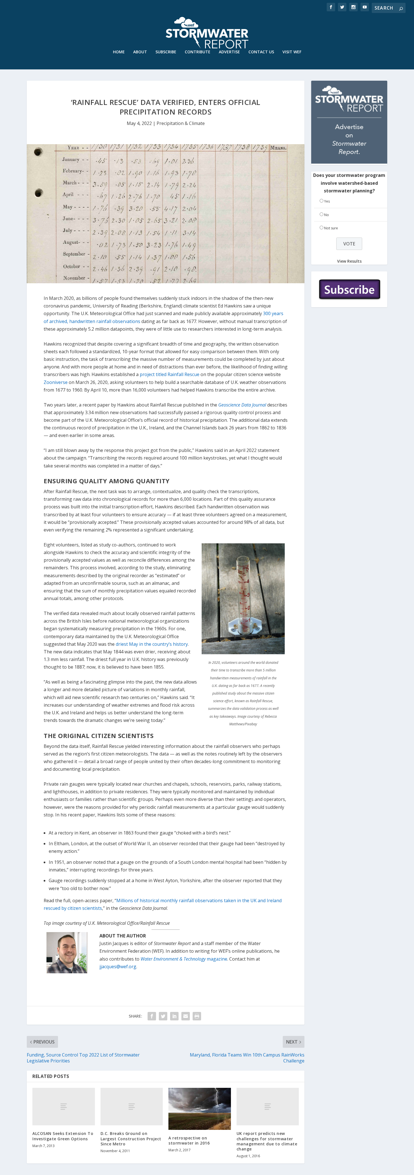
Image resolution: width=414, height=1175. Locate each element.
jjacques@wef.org (117, 966)
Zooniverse (56, 382)
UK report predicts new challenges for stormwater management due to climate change (267, 1141)
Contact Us (261, 52)
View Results (349, 261)
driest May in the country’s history (152, 644)
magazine (184, 959)
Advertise (229, 52)
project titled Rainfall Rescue (169, 374)
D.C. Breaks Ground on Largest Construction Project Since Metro (131, 1138)
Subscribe (165, 52)
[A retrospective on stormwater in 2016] (199, 1109)
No (326, 214)
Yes (327, 201)
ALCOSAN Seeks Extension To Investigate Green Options (62, 1136)
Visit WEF (291, 52)
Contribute (197, 52)
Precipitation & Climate (181, 123)
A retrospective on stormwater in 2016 (189, 1140)
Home (119, 52)
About (140, 52)
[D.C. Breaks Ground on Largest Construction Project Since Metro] (132, 1106)
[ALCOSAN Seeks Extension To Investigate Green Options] (63, 1106)
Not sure (331, 228)
